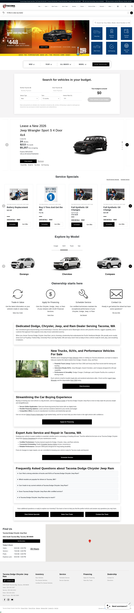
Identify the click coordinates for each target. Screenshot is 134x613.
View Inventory (84, 386)
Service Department (29, 438)
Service (62, 574)
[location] (83, 1)
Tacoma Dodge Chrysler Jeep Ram (11, 608)
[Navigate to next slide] (88, 38)
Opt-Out (56, 608)
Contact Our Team (102, 514)
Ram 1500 (73, 380)
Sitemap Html (44, 608)
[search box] (111, 22)
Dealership (112, 574)
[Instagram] (8, 600)
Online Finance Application (35, 414)
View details (28, 161)
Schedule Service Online (49, 444)
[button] (90, 541)
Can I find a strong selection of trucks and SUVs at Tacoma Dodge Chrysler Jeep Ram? (49, 473)
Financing (87, 574)
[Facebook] (4, 600)
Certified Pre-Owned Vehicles (44, 583)
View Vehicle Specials (32, 514)
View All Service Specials (112, 179)
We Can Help (116, 312)
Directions (110, 580)
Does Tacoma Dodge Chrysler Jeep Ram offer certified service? (41, 491)
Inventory (40, 574)
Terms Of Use (32, 608)
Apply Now (50, 315)
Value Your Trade (18, 312)
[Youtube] (12, 600)
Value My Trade (87, 580)
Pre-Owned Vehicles (41, 580)
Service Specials (64, 580)
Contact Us (10, 580)
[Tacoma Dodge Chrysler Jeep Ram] (9, 6)
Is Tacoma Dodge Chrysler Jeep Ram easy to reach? (37, 497)
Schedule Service (125, 179)
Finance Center (60, 400)
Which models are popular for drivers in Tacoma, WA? (37, 479)
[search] (132, 6)
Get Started (83, 315)
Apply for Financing (67, 422)
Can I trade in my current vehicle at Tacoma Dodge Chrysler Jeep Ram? (43, 485)
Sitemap (38, 608)
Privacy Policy (24, 608)
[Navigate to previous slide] (1, 38)
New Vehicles (73, 358)
